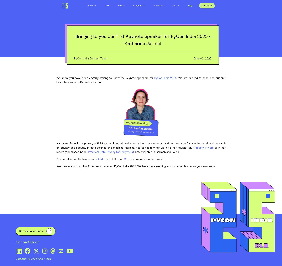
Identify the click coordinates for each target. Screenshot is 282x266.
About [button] (91, 5)
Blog (190, 5)
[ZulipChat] (61, 251)
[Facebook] (27, 251)
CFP (107, 5)
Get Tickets (207, 5)
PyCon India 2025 (165, 78)
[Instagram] (45, 251)
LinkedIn (100, 159)
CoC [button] (174, 5)
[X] (36, 251)
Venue (121, 5)
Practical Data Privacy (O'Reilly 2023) (111, 152)
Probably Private (203, 148)
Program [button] (138, 5)
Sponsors (158, 5)
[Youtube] (70, 251)
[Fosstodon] (53, 251)
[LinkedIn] (19, 251)
